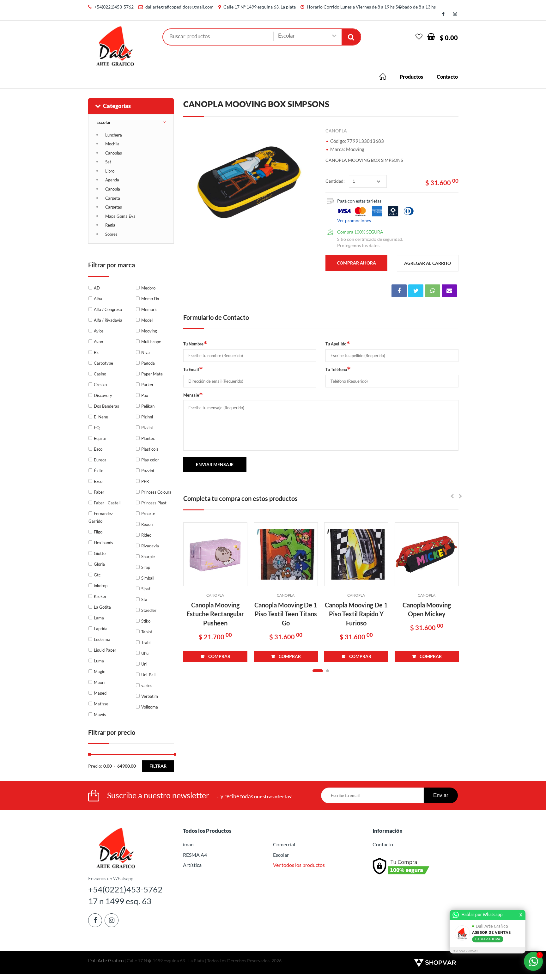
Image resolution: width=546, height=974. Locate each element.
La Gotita (102, 607)
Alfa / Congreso (108, 309)
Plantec (148, 438)
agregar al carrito (427, 263)
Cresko (100, 384)
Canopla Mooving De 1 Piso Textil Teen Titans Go (285, 614)
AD (97, 287)
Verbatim (149, 696)
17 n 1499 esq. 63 (119, 901)
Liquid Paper (105, 650)
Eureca (100, 459)
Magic (99, 671)
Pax (144, 395)
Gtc (97, 574)
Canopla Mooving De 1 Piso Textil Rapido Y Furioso (356, 614)
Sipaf (145, 588)
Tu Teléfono (338, 369)
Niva (145, 352)
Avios (99, 330)
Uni (144, 664)
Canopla (112, 189)
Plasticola (150, 449)
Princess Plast (154, 502)
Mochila (112, 143)
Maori (99, 682)
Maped (100, 693)
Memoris (149, 309)
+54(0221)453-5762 (114, 6)
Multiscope (151, 341)
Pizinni (147, 416)
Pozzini (147, 470)
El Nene (101, 416)
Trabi (145, 642)
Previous (191, 181)
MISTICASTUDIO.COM (465, 950)
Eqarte (100, 438)
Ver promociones (354, 220)
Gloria (99, 564)
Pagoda (148, 363)
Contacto (447, 77)
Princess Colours (156, 492)
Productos (411, 77)
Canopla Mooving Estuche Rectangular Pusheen (215, 614)
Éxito (98, 470)
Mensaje (193, 395)
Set (108, 161)
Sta (144, 599)
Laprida (100, 628)
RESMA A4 (195, 855)
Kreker (100, 596)
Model (147, 320)
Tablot (146, 631)
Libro (109, 170)
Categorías (117, 105)
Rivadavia (150, 545)
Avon (98, 341)
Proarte (148, 513)
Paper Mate (152, 373)
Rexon (147, 524)
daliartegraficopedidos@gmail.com (179, 6)
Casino (100, 373)
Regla (110, 225)
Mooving (149, 330)
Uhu (145, 653)
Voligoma (149, 706)
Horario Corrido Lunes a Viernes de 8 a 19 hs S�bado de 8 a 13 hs (371, 6)
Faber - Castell (107, 502)
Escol (98, 449)
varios (146, 685)
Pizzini (147, 427)
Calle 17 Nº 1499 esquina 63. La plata (259, 6)
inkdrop (100, 585)
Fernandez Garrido (100, 517)
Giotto (100, 553)
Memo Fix (150, 298)
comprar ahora (356, 262)
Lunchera (113, 134)
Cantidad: (335, 181)
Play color (150, 459)
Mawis (100, 714)
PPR (145, 481)
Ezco (98, 481)
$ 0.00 (449, 37)
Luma (99, 660)
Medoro (148, 287)
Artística (192, 865)
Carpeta (112, 198)
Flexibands (103, 542)
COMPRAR (217, 656)
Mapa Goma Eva (120, 216)
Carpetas (113, 207)
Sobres (111, 234)
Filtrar (158, 766)
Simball (147, 578)
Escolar (103, 122)
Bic (96, 352)
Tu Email (193, 369)
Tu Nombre (195, 344)
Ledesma (102, 639)
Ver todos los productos (299, 865)
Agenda (112, 179)
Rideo (146, 535)
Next (308, 181)
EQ (97, 427)
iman (188, 844)
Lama (99, 617)
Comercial (284, 844)
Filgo (98, 531)
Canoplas (113, 152)
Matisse (101, 703)
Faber (99, 492)
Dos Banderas (106, 406)
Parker (147, 384)
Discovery (103, 395)
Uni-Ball (148, 674)
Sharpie (148, 556)
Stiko (145, 621)
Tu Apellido (337, 344)
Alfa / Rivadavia (108, 320)
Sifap (145, 567)
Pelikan (148, 406)
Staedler (148, 610)
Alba (98, 298)
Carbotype (103, 363)
